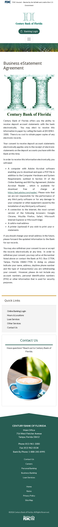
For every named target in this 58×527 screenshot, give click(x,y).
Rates (29, 491)
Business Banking (29, 473)
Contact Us (12, 327)
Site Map (29, 500)
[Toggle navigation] (29, 39)
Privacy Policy (29, 495)
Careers (29, 464)
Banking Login (31, 31)
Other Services (14, 323)
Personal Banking (29, 468)
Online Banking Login (16, 311)
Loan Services (13, 319)
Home (29, 486)
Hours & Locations (15, 315)
